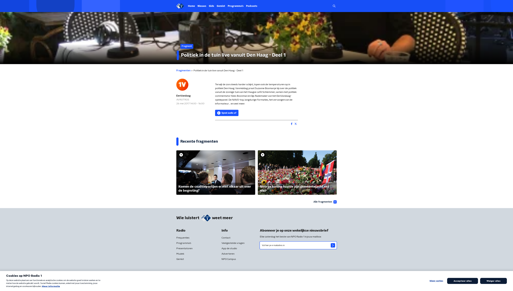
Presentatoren (184, 248)
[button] (334, 6)
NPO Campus (228, 259)
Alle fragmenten (322, 202)
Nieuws (202, 6)
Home (191, 6)
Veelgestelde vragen (232, 243)
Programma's (235, 6)
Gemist (221, 6)
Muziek (180, 254)
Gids (211, 6)
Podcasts (251, 6)
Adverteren (227, 254)
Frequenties (182, 238)
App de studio (229, 248)
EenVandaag (183, 96)
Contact (225, 238)
